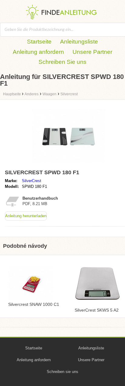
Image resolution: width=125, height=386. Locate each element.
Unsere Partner (92, 52)
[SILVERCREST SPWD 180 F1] (68, 164)
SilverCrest (31, 180)
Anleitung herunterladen (25, 216)
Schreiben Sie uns (62, 62)
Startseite (39, 41)
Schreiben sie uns (62, 371)
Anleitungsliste (79, 41)
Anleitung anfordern (38, 52)
